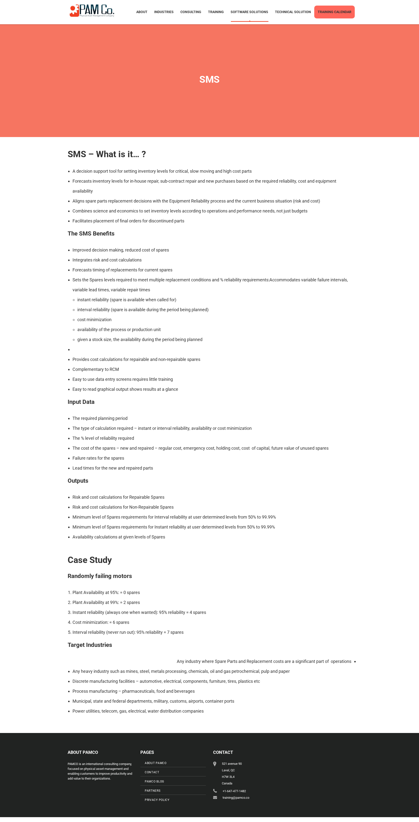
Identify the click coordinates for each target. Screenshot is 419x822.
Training (216, 12)
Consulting (190, 12)
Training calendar (334, 12)
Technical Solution (293, 12)
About (141, 12)
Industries (164, 12)
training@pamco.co (236, 797)
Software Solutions (249, 12)
